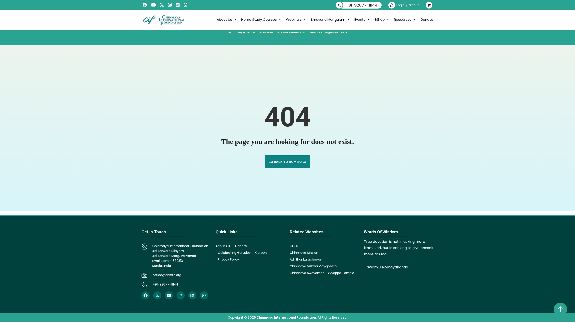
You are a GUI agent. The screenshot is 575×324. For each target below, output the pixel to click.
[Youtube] (169, 295)
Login (400, 5)
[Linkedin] (192, 295)
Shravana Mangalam (328, 19)
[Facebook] (146, 295)
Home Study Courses (259, 19)
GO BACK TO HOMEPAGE (287, 162)
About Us (224, 19)
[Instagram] (181, 295)
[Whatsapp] (204, 295)
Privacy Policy (228, 259)
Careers (261, 252)
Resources (402, 19)
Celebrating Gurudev (234, 252)
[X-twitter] (157, 295)
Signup (414, 5)
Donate (427, 19)
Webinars (294, 19)
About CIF (223, 246)
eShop (380, 19)
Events (359, 19)
